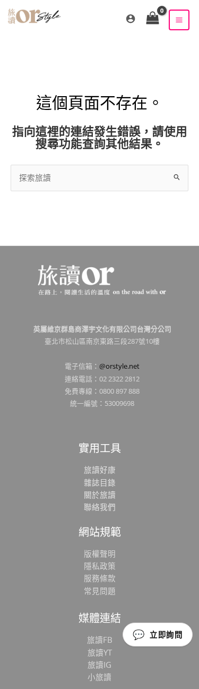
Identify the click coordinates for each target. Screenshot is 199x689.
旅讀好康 (100, 469)
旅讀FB (100, 639)
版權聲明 (100, 553)
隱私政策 (100, 565)
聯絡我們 (100, 506)
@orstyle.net (119, 366)
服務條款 (100, 578)
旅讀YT (100, 652)
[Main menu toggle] (179, 20)
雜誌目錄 (100, 482)
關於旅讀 (100, 494)
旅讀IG (99, 664)
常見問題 (100, 590)
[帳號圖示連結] (130, 18)
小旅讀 (99, 676)
